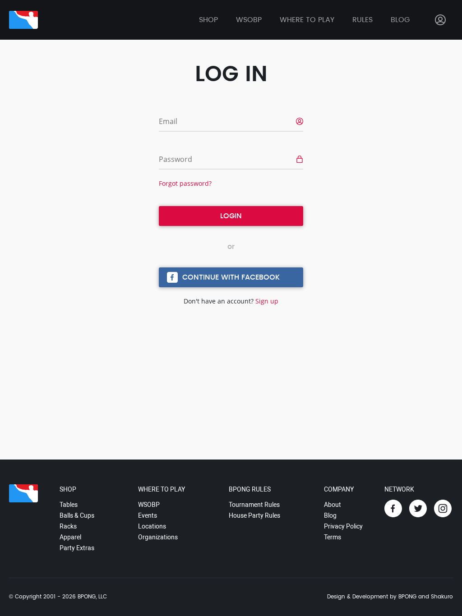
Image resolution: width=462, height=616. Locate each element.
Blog (400, 19)
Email (168, 121)
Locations (152, 526)
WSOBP (149, 504)
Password (175, 159)
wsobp (249, 19)
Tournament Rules (254, 504)
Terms (332, 537)
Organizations (158, 537)
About (332, 504)
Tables (69, 504)
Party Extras (77, 548)
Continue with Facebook (231, 277)
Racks (68, 526)
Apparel (70, 537)
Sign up (266, 301)
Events (147, 515)
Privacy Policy (343, 526)
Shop (208, 19)
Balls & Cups (77, 515)
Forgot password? (185, 183)
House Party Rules (254, 515)
